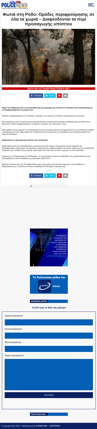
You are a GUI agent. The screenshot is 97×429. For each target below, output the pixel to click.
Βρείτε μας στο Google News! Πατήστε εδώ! (49, 88)
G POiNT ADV (41, 426)
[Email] (65, 95)
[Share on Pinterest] (59, 95)
